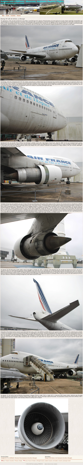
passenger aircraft (66, 460)
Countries (13, 15)
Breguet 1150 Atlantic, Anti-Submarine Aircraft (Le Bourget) (58, 458)
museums (60, 460)
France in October (32, 460)
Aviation (21, 460)
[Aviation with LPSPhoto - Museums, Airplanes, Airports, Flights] (41, 14)
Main (3, 15)
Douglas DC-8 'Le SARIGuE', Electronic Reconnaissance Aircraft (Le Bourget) (19, 458)
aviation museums (48, 460)
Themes (19, 15)
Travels (7, 15)
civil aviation (55, 460)
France (26, 460)
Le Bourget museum (40, 460)
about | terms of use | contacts (51, 463)
